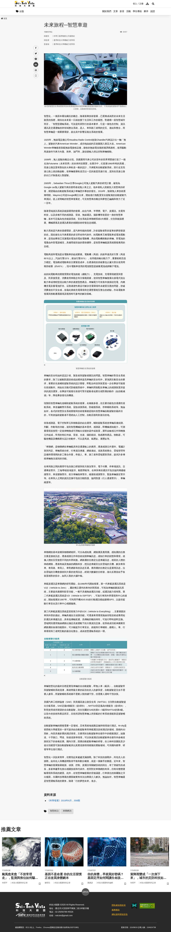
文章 (115, 11)
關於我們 (106, 11)
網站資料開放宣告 (120, 914)
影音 (122, 11)
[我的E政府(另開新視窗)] (134, 906)
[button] (153, 4)
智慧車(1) (54, 811)
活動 (128, 11)
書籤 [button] (35, 75)
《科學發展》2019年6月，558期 (63, 800)
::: (131, 3)
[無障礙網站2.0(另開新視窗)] (147, 906)
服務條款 (116, 910)
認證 (152, 11)
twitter (35, 53)
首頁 (5, 18)
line (35, 59)
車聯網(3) (67, 811)
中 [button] (36, 64)
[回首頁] (24, 4)
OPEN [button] (85, 892)
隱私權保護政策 (119, 905)
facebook (35, 48)
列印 (35, 70)
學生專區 (137, 11)
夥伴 (146, 11)
